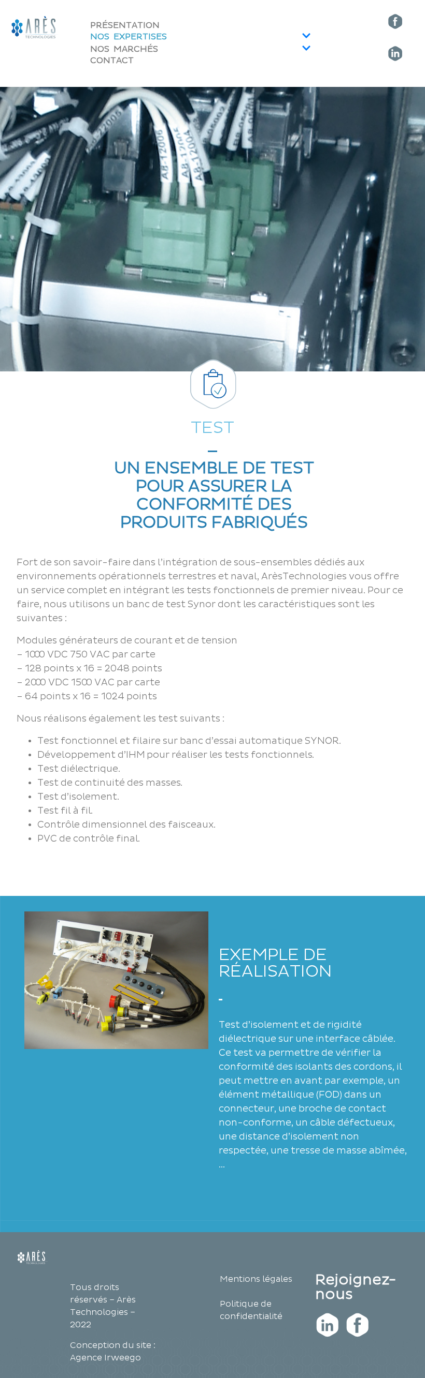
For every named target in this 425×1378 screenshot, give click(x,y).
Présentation (125, 26)
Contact (112, 61)
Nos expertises (128, 37)
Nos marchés (124, 49)
